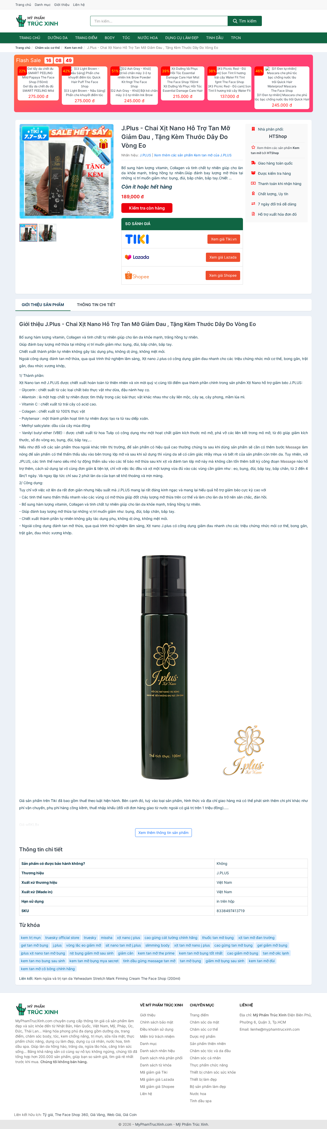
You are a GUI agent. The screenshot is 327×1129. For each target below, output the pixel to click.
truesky (90, 937)
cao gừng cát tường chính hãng (171, 937)
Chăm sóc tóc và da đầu (210, 1051)
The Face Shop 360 (71, 1114)
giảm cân (125, 953)
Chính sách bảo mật (156, 1022)
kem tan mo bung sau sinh (43, 961)
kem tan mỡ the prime (156, 953)
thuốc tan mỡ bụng (218, 937)
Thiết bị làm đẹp (203, 1079)
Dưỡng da (57, 38)
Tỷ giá (48, 1114)
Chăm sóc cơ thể (47, 48)
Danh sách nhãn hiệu (157, 1051)
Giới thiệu (61, 5)
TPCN (236, 38)
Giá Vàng (97, 1114)
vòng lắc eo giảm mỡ (83, 945)
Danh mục (43, 5)
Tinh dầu (214, 38)
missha (106, 937)
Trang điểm (86, 38)
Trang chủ (23, 5)
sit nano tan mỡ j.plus (123, 945)
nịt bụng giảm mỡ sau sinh (91, 953)
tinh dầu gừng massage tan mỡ (149, 961)
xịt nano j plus (128, 937)
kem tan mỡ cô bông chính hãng (48, 969)
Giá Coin (130, 1114)
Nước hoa (148, 38)
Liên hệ (79, 5)
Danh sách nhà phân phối (161, 1058)
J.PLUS (145, 155)
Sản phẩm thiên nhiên (208, 1043)
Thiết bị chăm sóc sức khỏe (213, 1072)
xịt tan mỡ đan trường (256, 937)
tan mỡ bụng (190, 961)
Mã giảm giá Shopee (157, 1086)
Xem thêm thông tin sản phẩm (163, 832)
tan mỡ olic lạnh (276, 953)
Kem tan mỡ (73, 48)
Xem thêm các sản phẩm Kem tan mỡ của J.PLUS (192, 155)
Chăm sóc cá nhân (205, 1058)
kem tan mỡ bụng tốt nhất (201, 953)
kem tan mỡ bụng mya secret (94, 961)
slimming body (157, 945)
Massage (293, 447)
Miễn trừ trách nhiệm (157, 1036)
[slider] (28, 233)
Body (110, 38)
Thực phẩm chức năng (209, 1065)
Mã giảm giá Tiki (153, 1072)
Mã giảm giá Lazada (157, 1079)
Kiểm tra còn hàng (147, 208)
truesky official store (62, 937)
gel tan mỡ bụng (34, 945)
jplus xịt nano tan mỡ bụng (43, 953)
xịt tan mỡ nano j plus (192, 945)
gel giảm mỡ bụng (272, 945)
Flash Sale (28, 60)
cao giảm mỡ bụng (242, 953)
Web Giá (114, 1114)
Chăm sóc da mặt (204, 1022)
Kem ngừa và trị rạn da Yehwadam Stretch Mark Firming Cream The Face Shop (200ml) (107, 978)
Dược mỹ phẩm (202, 1036)
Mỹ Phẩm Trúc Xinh (192, 1124)
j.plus (57, 945)
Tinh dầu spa (201, 1101)
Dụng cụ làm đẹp (181, 38)
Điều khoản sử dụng (156, 1029)
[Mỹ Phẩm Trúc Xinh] (40, 1009)
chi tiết (96, 304)
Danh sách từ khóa (155, 1065)
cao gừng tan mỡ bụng (233, 945)
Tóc (126, 38)
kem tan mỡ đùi (262, 961)
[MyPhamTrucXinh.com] (37, 21)
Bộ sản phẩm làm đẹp (208, 1086)
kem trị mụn (31, 937)
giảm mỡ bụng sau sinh (225, 961)
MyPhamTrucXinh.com (153, 1124)
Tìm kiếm (247, 21)
